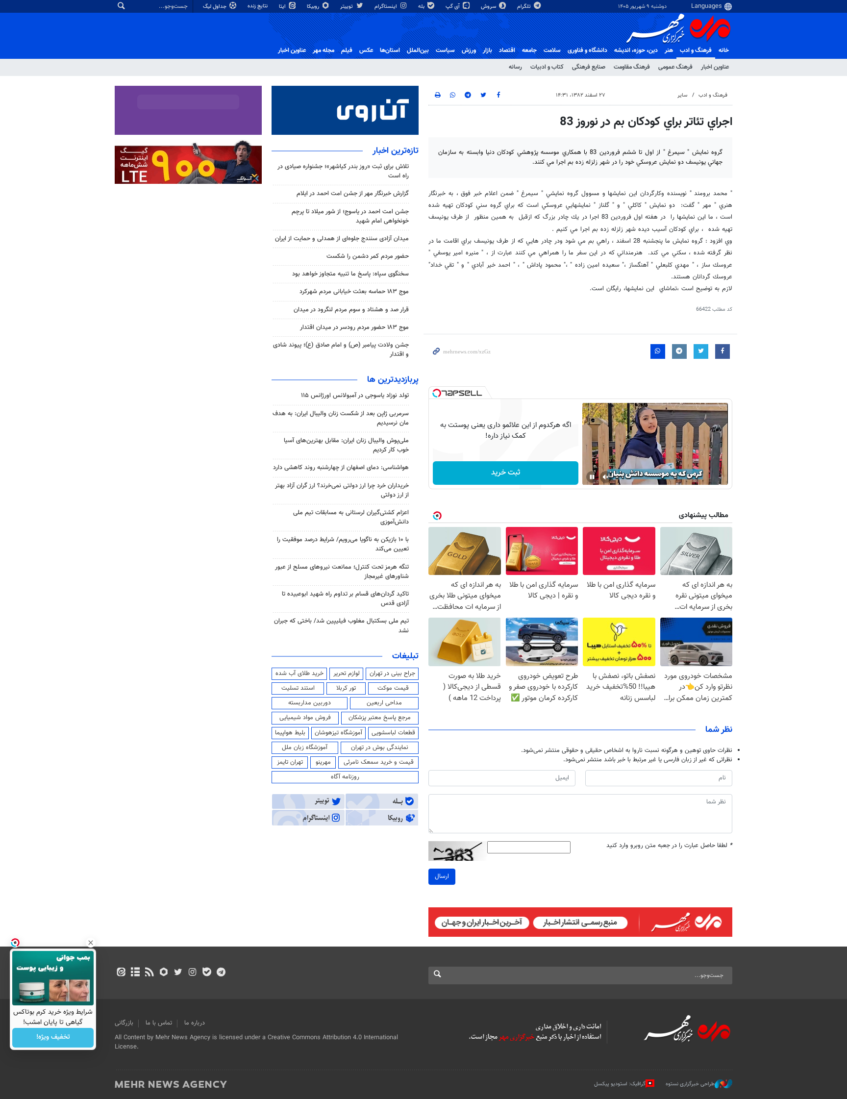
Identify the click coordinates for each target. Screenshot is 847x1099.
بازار (487, 50)
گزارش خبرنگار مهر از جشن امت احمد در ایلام (353, 194)
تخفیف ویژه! (53, 1037)
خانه (724, 50)
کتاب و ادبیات (547, 67)
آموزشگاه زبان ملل (304, 747)
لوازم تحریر (346, 673)
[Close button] (91, 943)
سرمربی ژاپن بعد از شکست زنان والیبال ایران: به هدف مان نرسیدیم (341, 418)
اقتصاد (507, 50)
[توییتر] (178, 973)
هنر (669, 50)
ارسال (442, 876)
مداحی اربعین (384, 703)
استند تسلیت (298, 688)
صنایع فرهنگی (588, 67)
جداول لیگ (215, 6)
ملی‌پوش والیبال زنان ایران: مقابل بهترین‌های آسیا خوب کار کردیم (346, 445)
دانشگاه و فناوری (587, 50)
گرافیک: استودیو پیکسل (620, 1084)
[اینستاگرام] (192, 973)
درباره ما (194, 1023)
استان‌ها (390, 50)
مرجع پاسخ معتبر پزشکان (380, 718)
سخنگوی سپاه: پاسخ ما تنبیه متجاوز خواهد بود (350, 274)
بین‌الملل (418, 50)
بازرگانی (124, 1023)
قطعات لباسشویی (393, 733)
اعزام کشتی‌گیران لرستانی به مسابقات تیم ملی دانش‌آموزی (351, 517)
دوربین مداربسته (309, 703)
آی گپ (453, 6)
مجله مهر (323, 50)
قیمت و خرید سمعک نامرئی (379, 762)
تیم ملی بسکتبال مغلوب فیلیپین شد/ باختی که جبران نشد (341, 625)
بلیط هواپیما (290, 733)
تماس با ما (159, 1023)
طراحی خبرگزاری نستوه (690, 1084)
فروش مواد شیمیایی (305, 718)
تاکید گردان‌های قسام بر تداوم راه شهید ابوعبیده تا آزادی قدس (345, 598)
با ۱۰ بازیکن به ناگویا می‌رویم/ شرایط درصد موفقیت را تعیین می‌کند (343, 544)
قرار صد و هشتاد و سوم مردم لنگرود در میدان (351, 310)
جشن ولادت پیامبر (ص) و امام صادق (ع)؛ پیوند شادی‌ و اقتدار (341, 349)
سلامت (552, 50)
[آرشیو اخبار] (135, 973)
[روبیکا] (164, 973)
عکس (366, 50)
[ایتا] (121, 973)
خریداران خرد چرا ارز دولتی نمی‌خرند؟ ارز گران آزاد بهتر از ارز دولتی (342, 490)
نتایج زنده (258, 6)
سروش (489, 6)
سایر (682, 95)
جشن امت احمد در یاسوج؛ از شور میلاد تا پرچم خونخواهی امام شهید (350, 216)
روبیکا (314, 6)
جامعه (529, 50)
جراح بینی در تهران (392, 673)
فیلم (346, 50)
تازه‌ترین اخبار (396, 151)
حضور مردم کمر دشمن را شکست (367, 256)
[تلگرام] (221, 973)
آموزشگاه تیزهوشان (338, 733)
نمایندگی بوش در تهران (379, 747)
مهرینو (323, 762)
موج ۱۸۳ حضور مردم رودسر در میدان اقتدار (354, 327)
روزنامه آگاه (345, 777)
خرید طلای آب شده (299, 673)
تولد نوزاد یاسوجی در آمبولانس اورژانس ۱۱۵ (355, 395)
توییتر (347, 6)
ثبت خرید (505, 473)
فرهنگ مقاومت (632, 67)
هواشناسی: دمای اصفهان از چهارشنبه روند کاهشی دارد (341, 468)
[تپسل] (437, 393)
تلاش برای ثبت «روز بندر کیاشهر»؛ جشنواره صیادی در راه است (343, 171)
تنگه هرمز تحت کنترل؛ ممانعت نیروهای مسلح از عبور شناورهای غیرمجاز (342, 571)
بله (422, 6)
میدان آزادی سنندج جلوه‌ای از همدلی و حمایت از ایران (342, 239)
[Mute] (606, 477)
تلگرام (524, 6)
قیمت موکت (393, 688)
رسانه (515, 67)
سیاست (445, 50)
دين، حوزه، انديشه (636, 50)
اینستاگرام (386, 6)
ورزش (469, 50)
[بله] (206, 973)
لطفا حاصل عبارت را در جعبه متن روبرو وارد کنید (669, 845)
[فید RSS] (149, 973)
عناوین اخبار (715, 67)
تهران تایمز (290, 762)
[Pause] (592, 477)
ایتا (283, 6)
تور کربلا (346, 688)
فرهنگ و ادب (696, 50)
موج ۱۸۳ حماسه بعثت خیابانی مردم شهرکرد (354, 292)
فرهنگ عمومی (675, 67)
